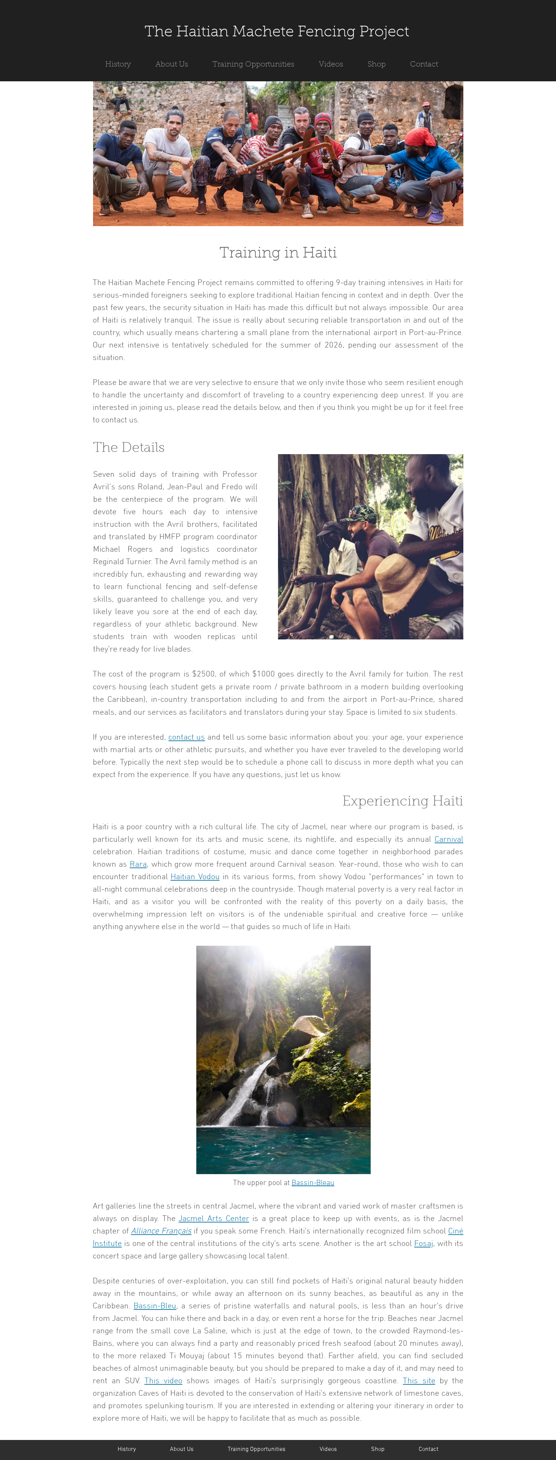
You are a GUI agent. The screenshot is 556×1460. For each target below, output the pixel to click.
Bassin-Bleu (155, 1306)
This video (163, 1381)
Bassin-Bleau (313, 1183)
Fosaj (423, 1244)
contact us (186, 737)
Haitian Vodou (195, 877)
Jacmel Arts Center (214, 1219)
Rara (138, 865)
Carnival (449, 840)
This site (419, 1381)
